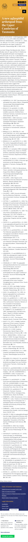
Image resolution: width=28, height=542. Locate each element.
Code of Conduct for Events (8, 491)
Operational (5, 520)
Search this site (19, 2)
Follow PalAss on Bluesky (25, 2)
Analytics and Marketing (19, 521)
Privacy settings (14, 509)
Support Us (22, 5)
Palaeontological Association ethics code (11, 489)
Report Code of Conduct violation (10, 498)
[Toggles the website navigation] (24, 11)
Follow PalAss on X (23, 2)
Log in (15, 5)
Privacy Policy (5, 506)
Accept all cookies (7, 536)
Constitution (5, 504)
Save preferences (5, 532)
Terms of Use (5, 508)
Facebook (21, 2)
